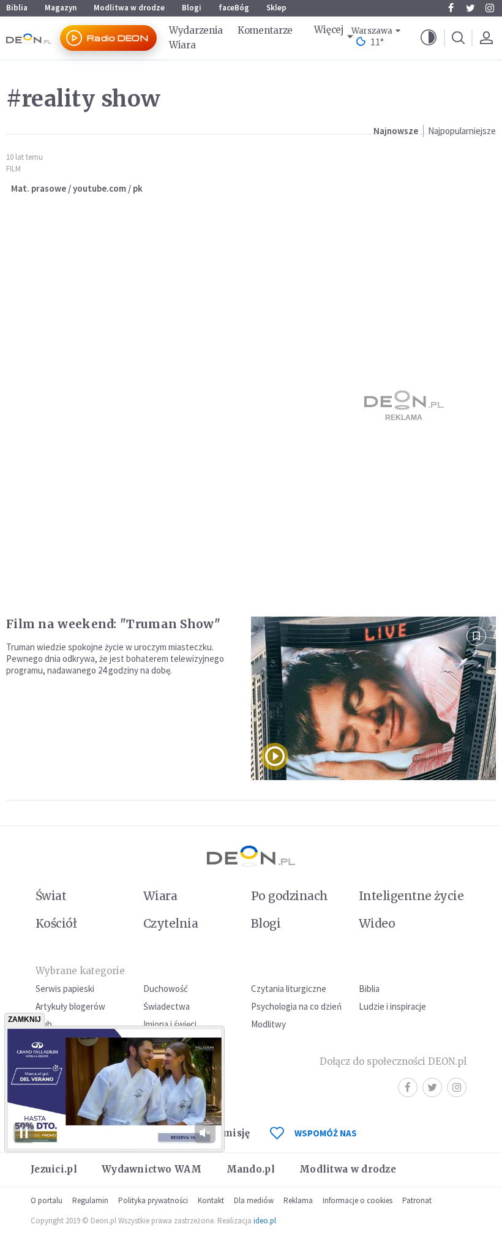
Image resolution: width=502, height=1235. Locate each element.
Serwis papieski (65, 988)
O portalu (46, 1200)
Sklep (276, 7)
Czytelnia (170, 923)
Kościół (56, 923)
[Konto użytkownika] (486, 38)
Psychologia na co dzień (296, 1006)
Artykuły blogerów (70, 1006)
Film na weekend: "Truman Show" (113, 624)
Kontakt (211, 1200)
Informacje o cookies (357, 1200)
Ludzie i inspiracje (392, 1006)
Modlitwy (268, 1024)
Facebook (450, 8)
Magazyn (61, 7)
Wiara (182, 45)
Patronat (417, 1200)
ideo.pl (264, 1220)
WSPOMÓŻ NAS (325, 1133)
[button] (428, 38)
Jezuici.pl (54, 1169)
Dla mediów (254, 1200)
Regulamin (90, 1200)
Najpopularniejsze (462, 131)
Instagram (490, 8)
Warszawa (371, 31)
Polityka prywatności (153, 1200)
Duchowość (165, 988)
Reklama (298, 1200)
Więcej (328, 30)
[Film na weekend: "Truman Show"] (373, 698)
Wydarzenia (196, 30)
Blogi (191, 7)
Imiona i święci (170, 1024)
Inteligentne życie (411, 895)
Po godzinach (289, 895)
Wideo (377, 923)
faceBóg (234, 7)
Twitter (470, 8)
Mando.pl (251, 1169)
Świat (51, 895)
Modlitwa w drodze (129, 7)
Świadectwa (166, 1006)
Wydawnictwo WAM (152, 1169)
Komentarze (265, 30)
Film (13, 168)
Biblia (17, 7)
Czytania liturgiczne (288, 988)
